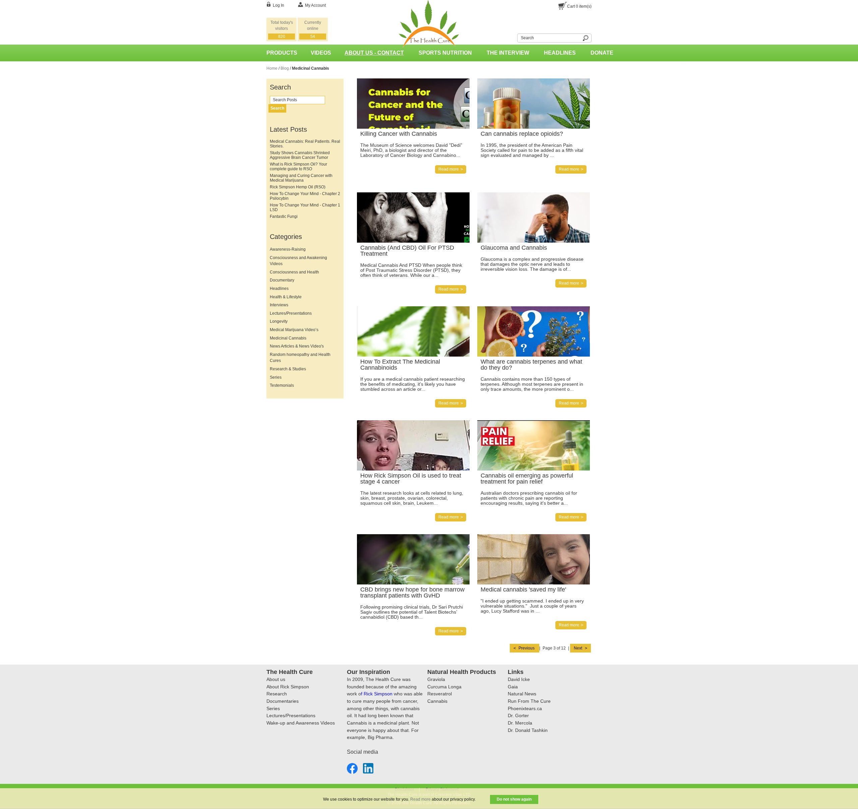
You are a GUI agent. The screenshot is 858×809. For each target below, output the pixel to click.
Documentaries (282, 701)
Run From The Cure (529, 701)
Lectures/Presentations (291, 313)
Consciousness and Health (294, 272)
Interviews (279, 305)
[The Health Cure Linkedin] (368, 767)
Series (276, 377)
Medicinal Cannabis (288, 338)
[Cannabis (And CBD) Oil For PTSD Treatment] (432, 195)
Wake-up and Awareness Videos (300, 723)
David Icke (519, 679)
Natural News (522, 693)
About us (275, 679)
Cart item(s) (579, 6)
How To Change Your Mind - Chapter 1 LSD (305, 207)
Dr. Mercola (520, 723)
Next (578, 648)
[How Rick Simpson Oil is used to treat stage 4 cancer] (432, 423)
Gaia (513, 686)
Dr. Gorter (518, 715)
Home (272, 68)
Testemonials (282, 385)
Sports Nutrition (445, 53)
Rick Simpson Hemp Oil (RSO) (297, 187)
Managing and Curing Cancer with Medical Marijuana (301, 178)
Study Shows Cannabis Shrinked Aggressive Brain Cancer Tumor (300, 155)
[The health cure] (429, 3)
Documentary (282, 280)
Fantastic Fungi (284, 216)
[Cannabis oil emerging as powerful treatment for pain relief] (552, 423)
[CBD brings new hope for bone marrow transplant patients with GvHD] (432, 537)
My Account (315, 5)
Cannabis (437, 701)
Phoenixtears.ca (525, 708)
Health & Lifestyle (286, 297)
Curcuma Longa (444, 686)
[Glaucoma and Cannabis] (552, 195)
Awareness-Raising (288, 249)
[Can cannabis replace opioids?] (552, 81)
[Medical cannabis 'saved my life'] (552, 537)
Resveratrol (439, 693)
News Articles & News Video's (297, 346)
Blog (285, 68)
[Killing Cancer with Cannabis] (432, 81)
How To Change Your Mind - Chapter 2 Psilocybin (305, 196)
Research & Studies (288, 369)
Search (513, 37)
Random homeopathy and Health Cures (300, 357)
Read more (420, 799)
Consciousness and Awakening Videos (298, 260)
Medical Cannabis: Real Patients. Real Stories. (305, 143)
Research (276, 693)
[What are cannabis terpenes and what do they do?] (552, 309)
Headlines (560, 53)
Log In (278, 5)
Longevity (279, 321)
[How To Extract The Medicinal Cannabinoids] (432, 309)
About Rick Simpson (287, 686)
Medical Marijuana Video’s (294, 329)
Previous (526, 648)
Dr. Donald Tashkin (528, 730)
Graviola (436, 679)
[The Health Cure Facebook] (352, 767)
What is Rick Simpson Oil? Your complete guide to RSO (298, 166)
